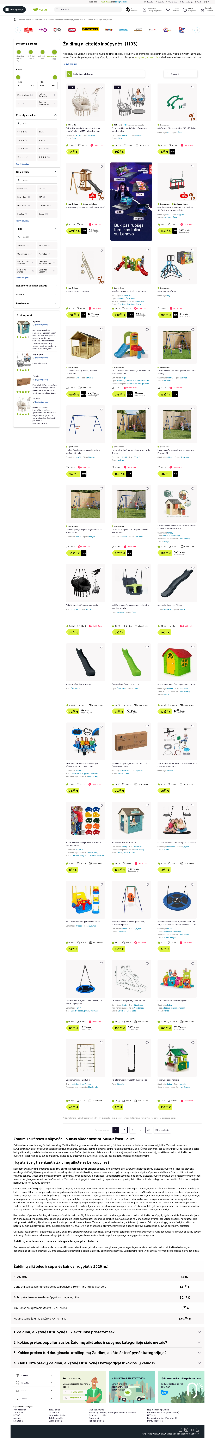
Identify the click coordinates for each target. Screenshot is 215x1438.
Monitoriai (18, 1420)
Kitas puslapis (162, 1130)
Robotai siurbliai (96, 1420)
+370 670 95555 (104, 2)
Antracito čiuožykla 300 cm (78, 684)
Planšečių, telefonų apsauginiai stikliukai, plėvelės (112, 1412)
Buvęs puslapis (102, 1130)
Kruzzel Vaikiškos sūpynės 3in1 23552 (83, 921)
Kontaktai (161, 2)
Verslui (199, 2)
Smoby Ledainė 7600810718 (124, 842)
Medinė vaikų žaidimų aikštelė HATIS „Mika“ (85, 207)
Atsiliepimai (173, 2)
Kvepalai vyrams (96, 1409)
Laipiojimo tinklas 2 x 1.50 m (78, 1079)
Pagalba (150, 2)
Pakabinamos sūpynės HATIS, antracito (129, 1079)
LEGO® (16, 1415)
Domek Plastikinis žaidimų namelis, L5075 (176, 684)
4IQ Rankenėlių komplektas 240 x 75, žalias (177, 128)
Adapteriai (94, 1418)
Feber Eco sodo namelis (168, 1079)
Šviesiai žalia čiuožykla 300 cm (125, 684)
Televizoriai (54, 1409)
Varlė (209, 2)
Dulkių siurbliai (55, 1420)
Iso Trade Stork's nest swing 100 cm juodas (177, 842)
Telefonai (18, 1412)
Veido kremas (19, 1409)
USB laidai (151, 1415)
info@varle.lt (121, 2)
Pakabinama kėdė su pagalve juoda (82, 605)
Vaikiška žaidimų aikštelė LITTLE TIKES (129, 291)
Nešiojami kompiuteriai (158, 1409)
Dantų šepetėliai (155, 1420)
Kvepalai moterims (58, 1415)
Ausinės (17, 1418)
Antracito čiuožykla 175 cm (170, 605)
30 (148, 1130)
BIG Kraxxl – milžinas (167, 291)
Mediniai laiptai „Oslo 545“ (78, 291)
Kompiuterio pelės (97, 1415)
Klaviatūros (54, 1412)
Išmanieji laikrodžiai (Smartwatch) (163, 1412)
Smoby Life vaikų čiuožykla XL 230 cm (128, 1000)
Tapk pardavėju (187, 2)
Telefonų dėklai (56, 1418)
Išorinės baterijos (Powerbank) (162, 1418)
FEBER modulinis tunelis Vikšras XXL (174, 1000)
